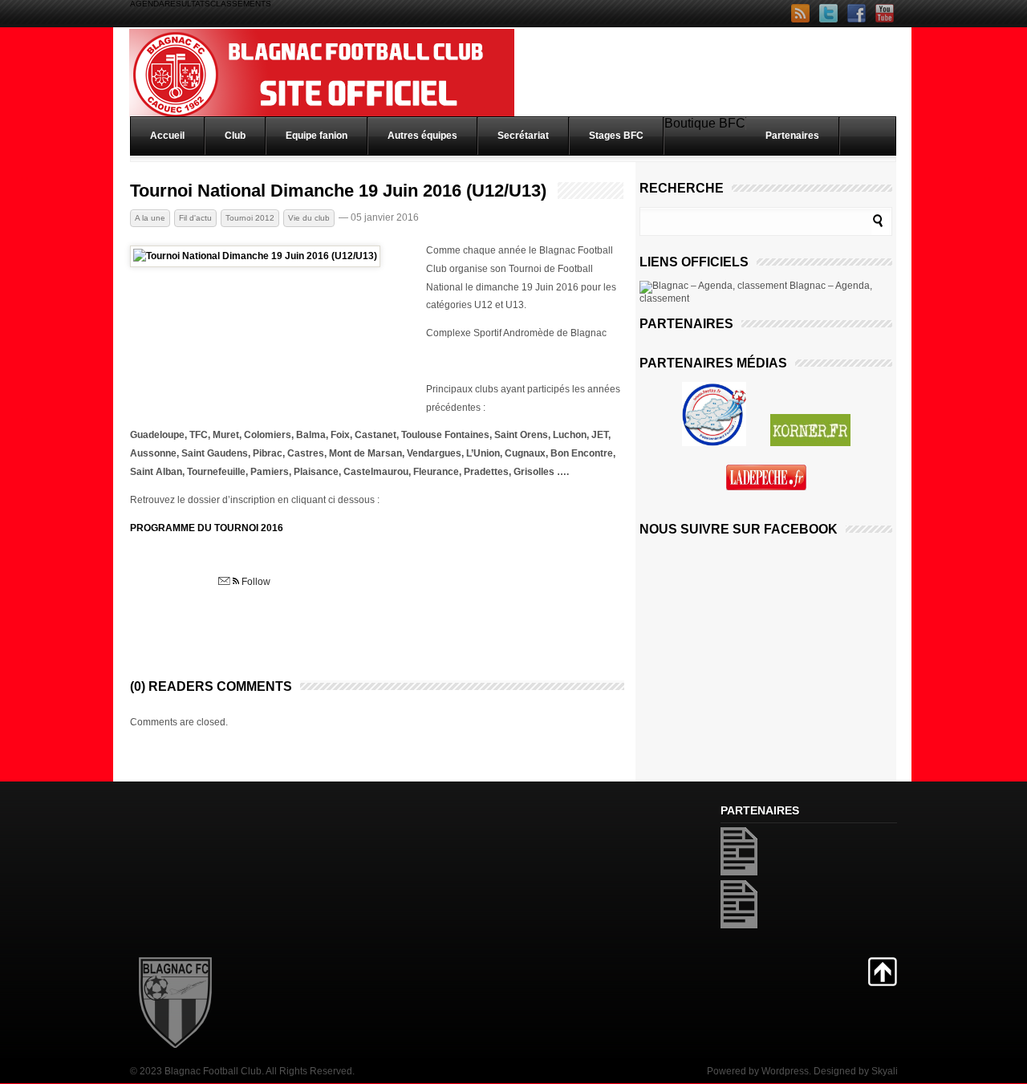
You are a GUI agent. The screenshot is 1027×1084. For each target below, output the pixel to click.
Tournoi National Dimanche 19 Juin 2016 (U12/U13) (338, 191)
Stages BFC (616, 135)
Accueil (167, 135)
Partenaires (792, 135)
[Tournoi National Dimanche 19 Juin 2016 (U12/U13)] (255, 256)
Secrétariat (523, 135)
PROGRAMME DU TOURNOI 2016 (206, 528)
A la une (150, 217)
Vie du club (309, 217)
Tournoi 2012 (249, 217)
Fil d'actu (195, 217)
